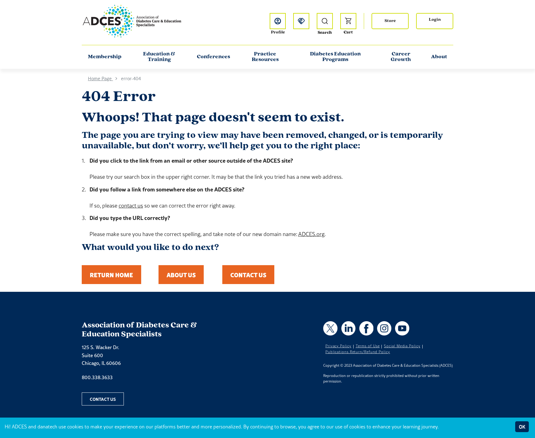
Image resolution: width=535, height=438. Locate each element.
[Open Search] (325, 21)
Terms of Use (368, 346)
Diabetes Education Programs (335, 57)
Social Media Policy (402, 346)
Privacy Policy (338, 346)
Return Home (111, 274)
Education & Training (159, 57)
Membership (104, 57)
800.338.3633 (97, 377)
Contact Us (248, 274)
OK (522, 426)
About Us (181, 274)
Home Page (100, 78)
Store (390, 21)
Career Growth (401, 57)
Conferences (213, 57)
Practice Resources (265, 57)
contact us (131, 205)
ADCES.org (311, 234)
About (439, 57)
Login (435, 19)
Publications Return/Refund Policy (357, 351)
